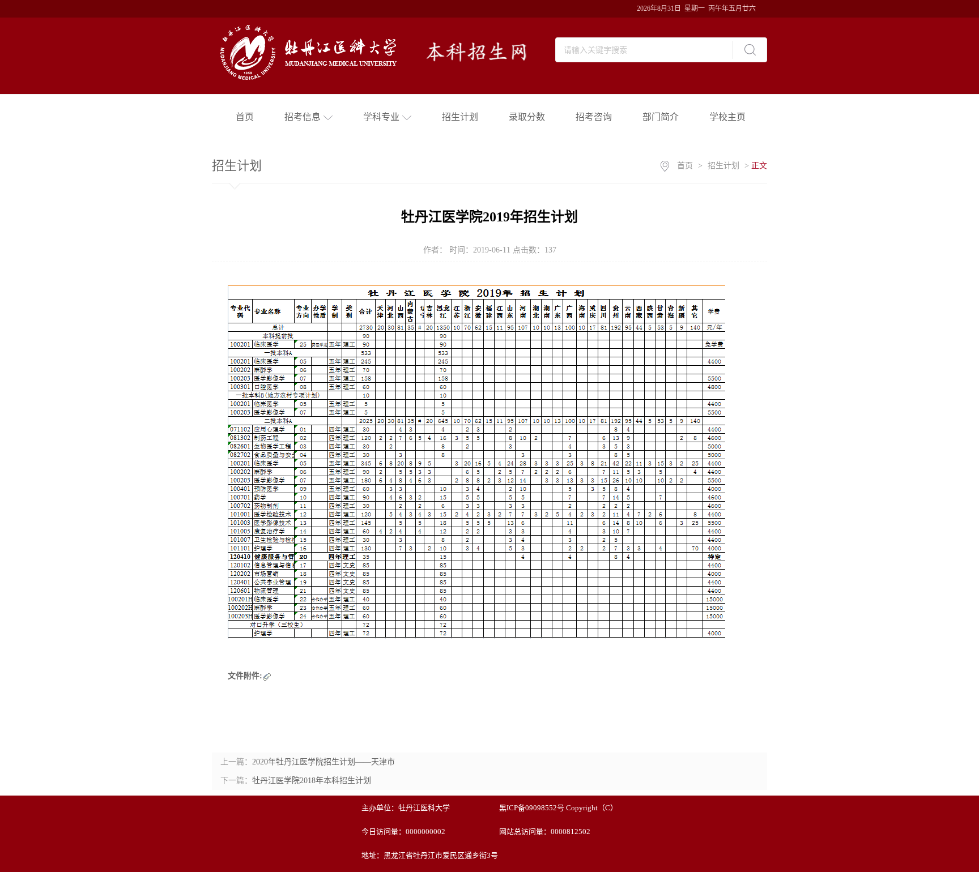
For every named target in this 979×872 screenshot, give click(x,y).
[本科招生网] (379, 49)
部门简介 (660, 117)
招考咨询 (594, 117)
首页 (245, 117)
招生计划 (460, 117)
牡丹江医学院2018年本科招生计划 (311, 780)
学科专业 (381, 117)
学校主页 (727, 117)
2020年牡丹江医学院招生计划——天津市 (323, 762)
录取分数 (527, 117)
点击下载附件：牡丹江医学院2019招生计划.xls (352, 676)
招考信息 (302, 117)
